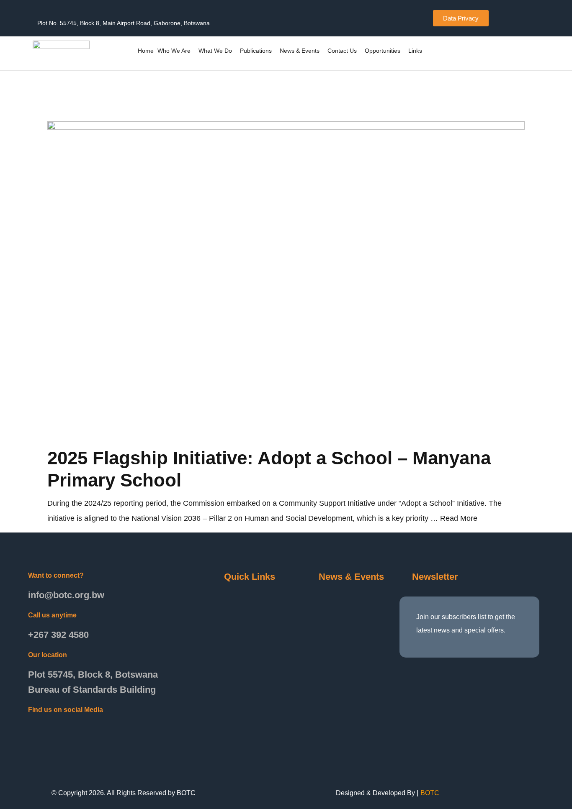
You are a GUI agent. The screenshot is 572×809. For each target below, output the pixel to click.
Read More (458, 518)
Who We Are (174, 50)
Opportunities (382, 50)
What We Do (215, 50)
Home (146, 50)
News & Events (299, 50)
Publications (256, 50)
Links (415, 50)
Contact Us (342, 50)
